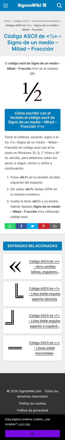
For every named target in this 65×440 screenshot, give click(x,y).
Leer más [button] (24, 424)
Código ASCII (21, 20)
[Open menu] (5, 5)
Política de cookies (32, 403)
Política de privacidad (32, 410)
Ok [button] (32, 433)
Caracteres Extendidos (45, 20)
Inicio (7, 20)
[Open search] (59, 5)
